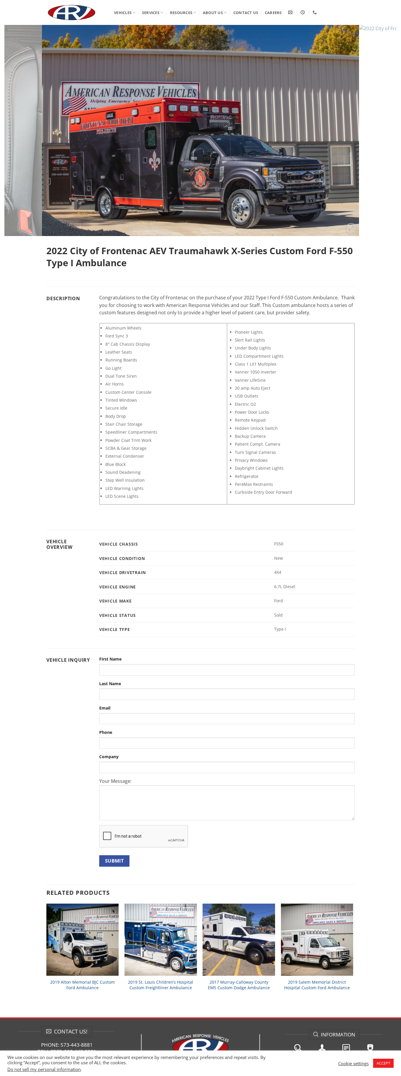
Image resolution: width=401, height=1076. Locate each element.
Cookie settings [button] (353, 1063)
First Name (110, 659)
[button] (351, 229)
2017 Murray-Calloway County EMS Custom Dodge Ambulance (239, 985)
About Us (213, 12)
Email (104, 708)
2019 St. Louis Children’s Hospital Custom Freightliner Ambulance (160, 985)
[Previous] (19, 130)
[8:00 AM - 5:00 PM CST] (303, 12)
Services (150, 12)
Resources (181, 12)
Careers (273, 12)
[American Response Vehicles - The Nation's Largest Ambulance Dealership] (75, 12)
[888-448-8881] (315, 12)
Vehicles (123, 12)
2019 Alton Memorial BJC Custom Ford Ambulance (82, 985)
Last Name (110, 683)
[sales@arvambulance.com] (291, 12)
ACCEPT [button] (383, 1063)
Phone (105, 732)
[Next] (381, 130)
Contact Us (245, 12)
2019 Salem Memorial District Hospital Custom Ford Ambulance (317, 985)
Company (109, 756)
